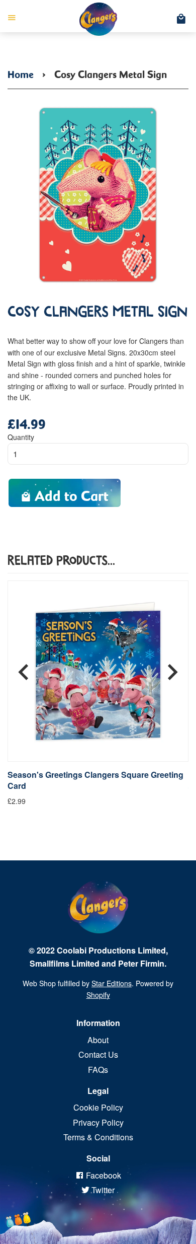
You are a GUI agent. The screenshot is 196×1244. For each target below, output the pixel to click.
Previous (24, 668)
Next (172, 668)
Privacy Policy (98, 1122)
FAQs (98, 1069)
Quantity (21, 437)
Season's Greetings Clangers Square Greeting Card (95, 780)
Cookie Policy (98, 1107)
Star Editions (111, 983)
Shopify (98, 995)
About (98, 1040)
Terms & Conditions (98, 1137)
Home (21, 72)
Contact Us (98, 1054)
